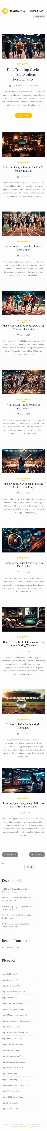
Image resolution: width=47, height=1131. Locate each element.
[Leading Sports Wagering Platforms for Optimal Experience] (23, 780)
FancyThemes (32, 1127)
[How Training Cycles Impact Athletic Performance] (23, 46)
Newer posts (10, 854)
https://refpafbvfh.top (11, 980)
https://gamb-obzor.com (12, 1038)
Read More (25, 116)
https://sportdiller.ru (10, 1103)
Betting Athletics (23, 63)
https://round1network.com (13, 1009)
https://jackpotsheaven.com (12, 1056)
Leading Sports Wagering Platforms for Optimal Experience (23, 804)
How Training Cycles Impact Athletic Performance (23, 74)
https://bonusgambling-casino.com (16, 1021)
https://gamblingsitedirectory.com (15, 1032)
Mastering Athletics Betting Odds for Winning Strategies (23, 327)
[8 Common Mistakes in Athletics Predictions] (23, 224)
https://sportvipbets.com (11, 985)
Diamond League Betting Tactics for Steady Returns (23, 169)
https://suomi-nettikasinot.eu (13, 991)
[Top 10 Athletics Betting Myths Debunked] (23, 701)
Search (4, 863)
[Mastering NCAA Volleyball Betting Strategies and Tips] (23, 461)
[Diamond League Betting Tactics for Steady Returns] (23, 144)
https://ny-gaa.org (9, 997)
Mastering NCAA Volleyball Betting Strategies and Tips (23, 485)
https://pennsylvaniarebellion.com (15, 1085)
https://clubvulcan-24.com (12, 1067)
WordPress (22, 1127)
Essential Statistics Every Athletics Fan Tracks (23, 564)
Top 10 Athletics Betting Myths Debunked (23, 726)
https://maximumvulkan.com (13, 1062)
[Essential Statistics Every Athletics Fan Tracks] (23, 540)
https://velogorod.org (10, 1091)
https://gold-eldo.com (11, 1026)
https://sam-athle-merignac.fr (14, 1003)
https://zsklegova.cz (10, 974)
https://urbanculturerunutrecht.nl (14, 1015)
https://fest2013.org (10, 1108)
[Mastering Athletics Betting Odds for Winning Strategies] (23, 303)
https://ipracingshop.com (11, 1079)
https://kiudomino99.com (12, 1044)
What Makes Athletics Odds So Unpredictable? (23, 406)
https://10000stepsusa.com (12, 1097)
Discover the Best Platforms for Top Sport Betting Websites (23, 643)
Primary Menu (39, 16)
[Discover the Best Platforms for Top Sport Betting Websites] (23, 619)
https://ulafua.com (9, 1073)
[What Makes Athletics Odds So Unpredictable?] (23, 382)
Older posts (37, 854)
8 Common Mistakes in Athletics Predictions (23, 248)
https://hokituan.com (10, 1050)
